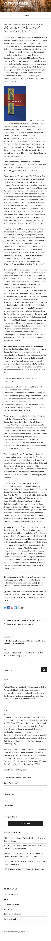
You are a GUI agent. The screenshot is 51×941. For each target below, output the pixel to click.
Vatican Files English (33, 620)
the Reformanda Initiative (35, 687)
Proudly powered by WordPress (16, 932)
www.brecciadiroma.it (32, 729)
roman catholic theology (20, 624)
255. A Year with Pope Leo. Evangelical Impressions (24, 869)
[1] (22, 150)
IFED (6, 899)
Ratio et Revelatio (11, 909)
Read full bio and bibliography (15, 770)
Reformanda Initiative (12, 735)
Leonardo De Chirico (32, 24)
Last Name (9, 805)
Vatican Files (16, 3)
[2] (13, 170)
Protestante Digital (11, 904)
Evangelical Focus (11, 895)
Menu (26, 15)
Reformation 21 (10, 919)
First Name (9, 794)
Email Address (11, 783)
